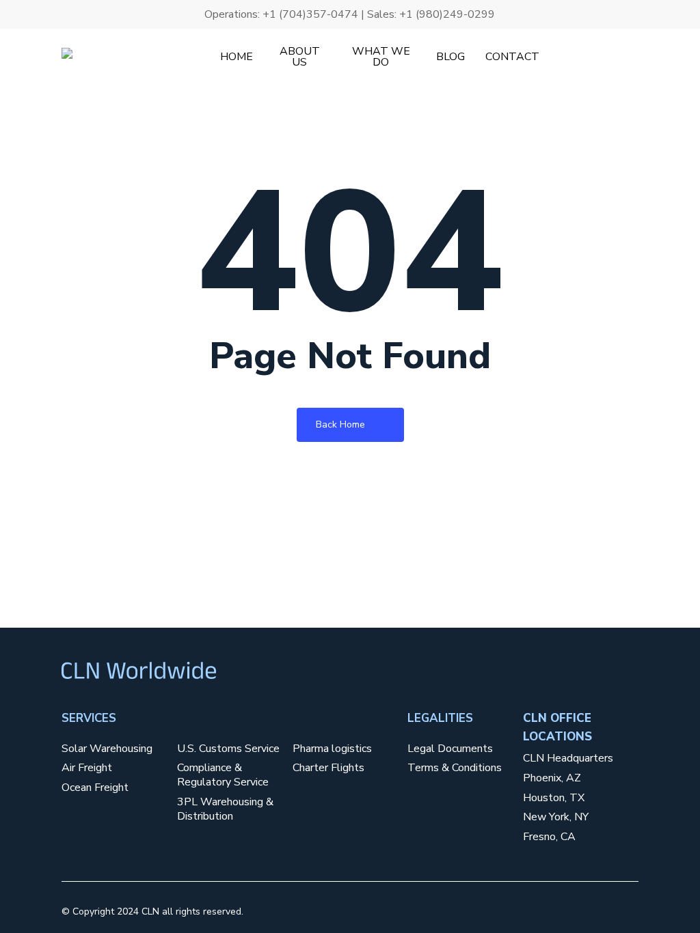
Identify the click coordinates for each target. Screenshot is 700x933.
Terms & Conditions (454, 768)
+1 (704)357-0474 (310, 14)
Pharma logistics (332, 749)
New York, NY (556, 817)
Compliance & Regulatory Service (223, 775)
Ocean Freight (95, 788)
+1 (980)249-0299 (447, 14)
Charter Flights (328, 768)
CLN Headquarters (568, 758)
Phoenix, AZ (552, 778)
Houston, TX (553, 798)
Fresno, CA (549, 837)
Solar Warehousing (107, 749)
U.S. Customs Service (228, 749)
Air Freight (87, 768)
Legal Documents (450, 749)
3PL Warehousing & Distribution (225, 809)
